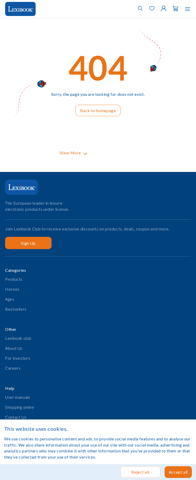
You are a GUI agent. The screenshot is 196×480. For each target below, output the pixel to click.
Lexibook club (18, 338)
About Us (13, 348)
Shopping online (19, 407)
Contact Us (15, 417)
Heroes (12, 289)
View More (70, 153)
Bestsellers (16, 309)
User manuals (17, 397)
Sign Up (28, 243)
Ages (9, 299)
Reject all (140, 472)
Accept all (178, 472)
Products (13, 279)
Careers (12, 368)
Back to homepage (98, 110)
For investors (17, 358)
